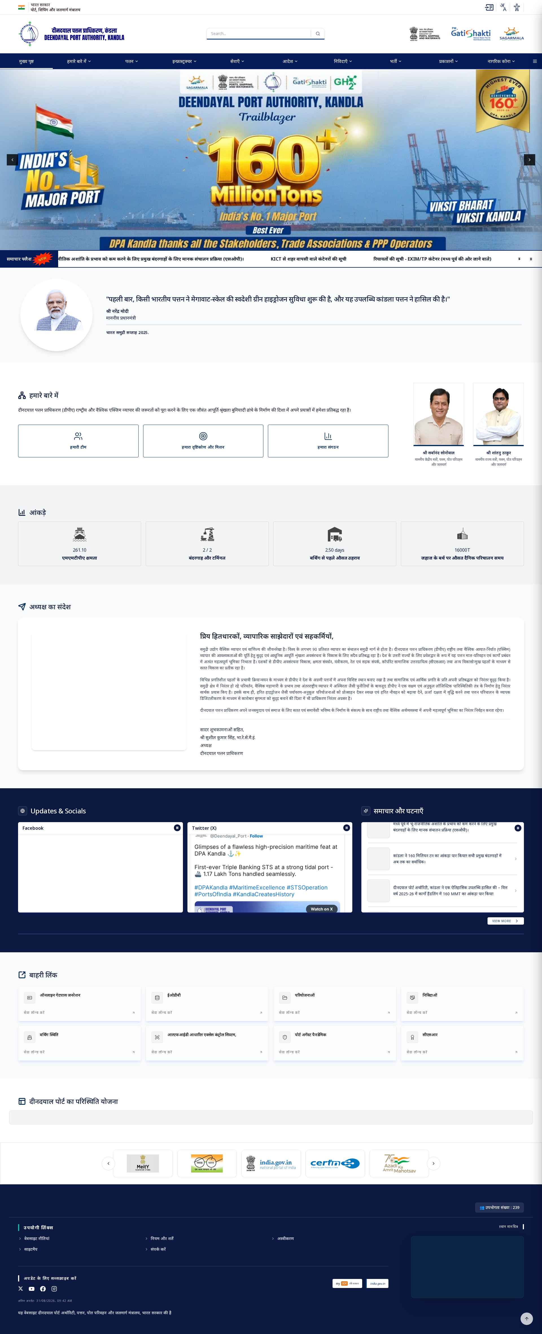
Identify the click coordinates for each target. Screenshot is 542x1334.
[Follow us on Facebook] (43, 1289)
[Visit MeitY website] (141, 1163)
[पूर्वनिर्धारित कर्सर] (527, 1319)
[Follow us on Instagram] (54, 1289)
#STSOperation (307, 866)
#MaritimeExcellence (257, 866)
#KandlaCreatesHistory (263, 873)
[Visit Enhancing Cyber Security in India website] (333, 1163)
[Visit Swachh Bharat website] (205, 1163)
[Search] (318, 33)
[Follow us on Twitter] (20, 1289)
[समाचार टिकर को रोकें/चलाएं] (346, 827)
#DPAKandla (211, 866)
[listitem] (79, 1003)
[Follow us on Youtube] (31, 1289)
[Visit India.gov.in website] (269, 1163)
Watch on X (322, 888)
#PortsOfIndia (212, 873)
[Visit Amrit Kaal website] (397, 1163)
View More (501, 921)
